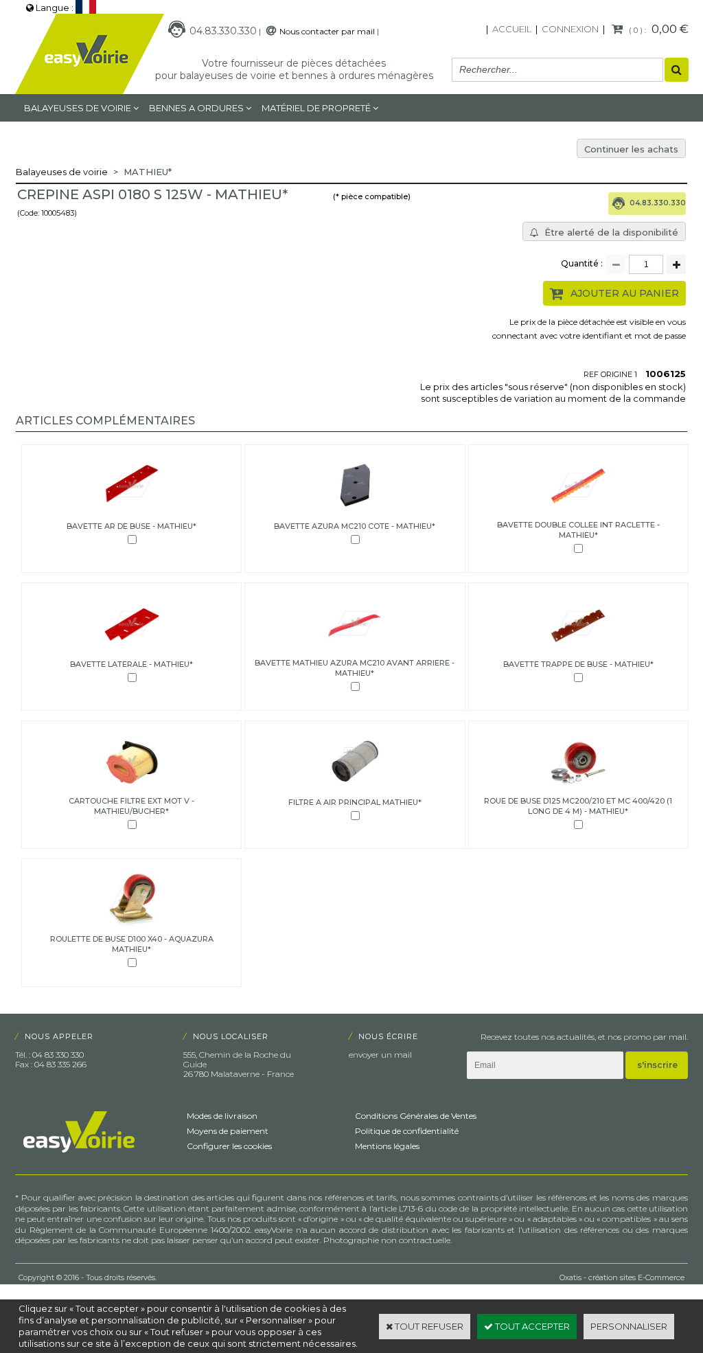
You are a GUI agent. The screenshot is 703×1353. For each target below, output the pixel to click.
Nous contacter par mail (327, 31)
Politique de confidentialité (407, 1131)
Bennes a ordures (196, 107)
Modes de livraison (222, 1116)
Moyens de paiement (227, 1131)
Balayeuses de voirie (77, 107)
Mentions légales (387, 1146)
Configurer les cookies (229, 1146)
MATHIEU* (148, 171)
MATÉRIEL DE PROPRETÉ (316, 107)
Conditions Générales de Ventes (415, 1116)
